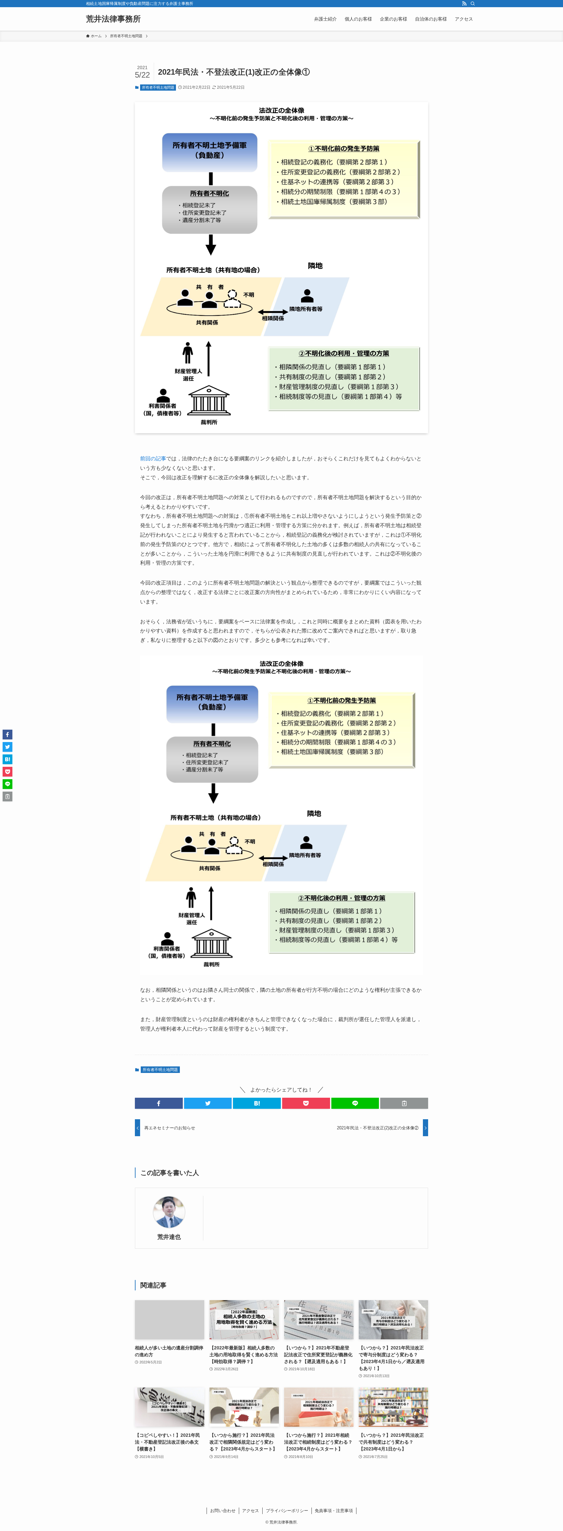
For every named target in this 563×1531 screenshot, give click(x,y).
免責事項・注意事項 (334, 1510)
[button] (159, 1103)
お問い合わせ (223, 1510)
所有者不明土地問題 (158, 87)
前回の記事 (153, 458)
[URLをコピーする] (404, 1103)
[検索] (473, 3)
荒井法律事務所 (113, 19)
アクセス (250, 1510)
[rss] (464, 3)
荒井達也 (169, 1237)
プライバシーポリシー (287, 1510)
